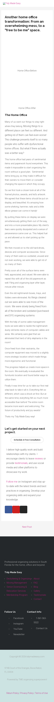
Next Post (27, 527)
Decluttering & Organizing (19, 578)
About (36, 578)
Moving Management (17, 582)
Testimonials (40, 595)
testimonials (21, 463)
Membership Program (17, 595)
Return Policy (12, 693)
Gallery (37, 591)
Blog (36, 586)
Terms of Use (41, 693)
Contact (38, 599)
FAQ (36, 582)
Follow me (11, 481)
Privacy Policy (27, 693)
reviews (39, 458)
